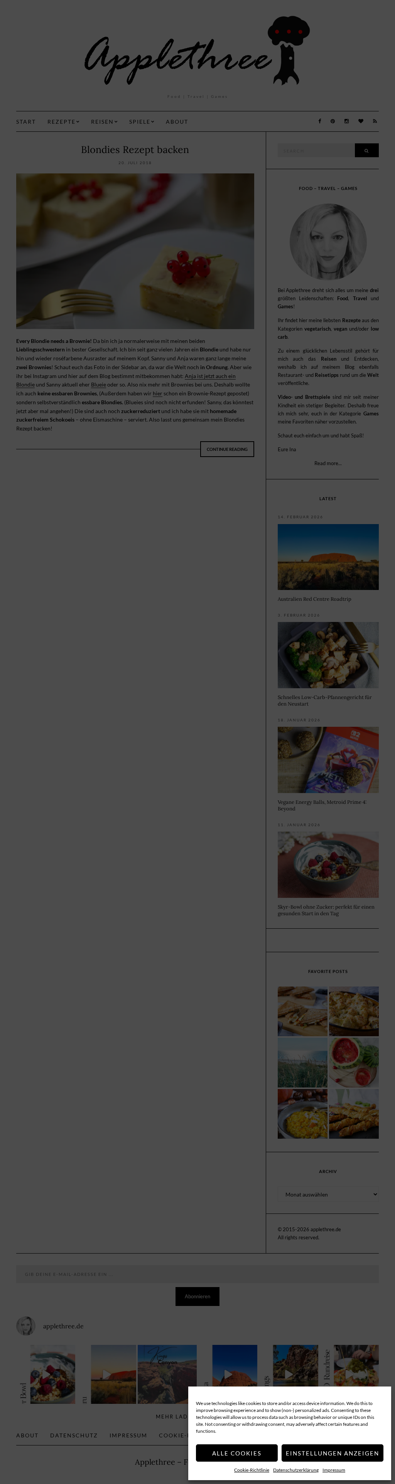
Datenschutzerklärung (296, 1470)
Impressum (333, 1470)
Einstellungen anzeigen (332, 1453)
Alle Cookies (237, 1453)
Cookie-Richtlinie (251, 1470)
